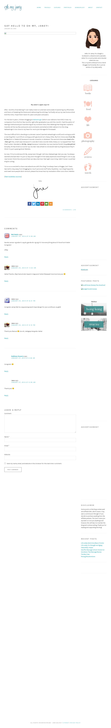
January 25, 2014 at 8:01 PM (23, 301)
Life (74, 209)
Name (7, 437)
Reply (6, 257)
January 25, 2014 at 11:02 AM (23, 268)
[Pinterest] (42, 204)
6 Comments (67, 209)
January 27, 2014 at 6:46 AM (23, 358)
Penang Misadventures (88, 556)
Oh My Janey (13, 7)
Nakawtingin (37, 120)
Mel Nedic (15, 234)
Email (6, 446)
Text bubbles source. (13, 177)
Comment (7, 413)
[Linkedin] (38, 204)
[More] (51, 204)
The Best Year (85, 554)
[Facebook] (29, 204)
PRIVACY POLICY (75, 722)
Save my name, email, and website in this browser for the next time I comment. (34, 463)
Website (7, 454)
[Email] (46, 204)
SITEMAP (66, 722)
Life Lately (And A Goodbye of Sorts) (92, 543)
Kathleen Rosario (17, 356)
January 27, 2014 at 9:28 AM (23, 382)
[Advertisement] (94, 222)
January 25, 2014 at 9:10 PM (23, 325)
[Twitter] (34, 204)
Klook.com (84, 269)
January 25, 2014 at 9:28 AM (23, 236)
